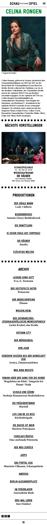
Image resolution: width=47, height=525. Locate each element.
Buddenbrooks (23, 214)
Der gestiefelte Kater (23, 288)
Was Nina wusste (23, 370)
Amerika (23, 474)
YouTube (9, 516)
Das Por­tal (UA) (23, 462)
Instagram (6, 516)
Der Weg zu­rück (23, 447)
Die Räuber (23, 241)
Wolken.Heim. (23, 310)
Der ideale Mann (23, 203)
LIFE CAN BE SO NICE (23, 414)
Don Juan (23, 348)
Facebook (3, 516)
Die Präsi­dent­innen (23, 403)
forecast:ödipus (23, 436)
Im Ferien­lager (23, 489)
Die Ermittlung (23, 225)
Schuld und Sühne (23, 392)
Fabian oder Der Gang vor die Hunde (23, 378)
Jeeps (23, 455)
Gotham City (23, 332)
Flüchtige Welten (23, 252)
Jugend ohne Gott (23, 277)
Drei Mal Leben (23, 500)
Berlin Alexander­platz (23, 481)
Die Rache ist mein (23, 425)
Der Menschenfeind (23, 299)
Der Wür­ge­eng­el (23, 340)
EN (44, 3)
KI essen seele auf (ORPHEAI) (23, 233)
